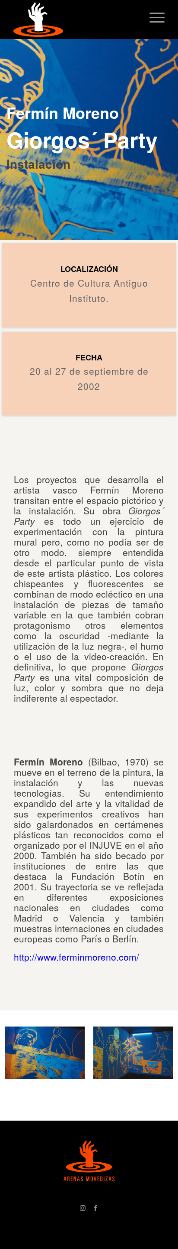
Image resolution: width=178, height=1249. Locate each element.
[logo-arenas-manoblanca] (73, 19)
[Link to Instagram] (82, 1207)
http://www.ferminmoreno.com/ (76, 956)
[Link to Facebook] (95, 1207)
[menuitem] (153, 17)
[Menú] (153, 17)
